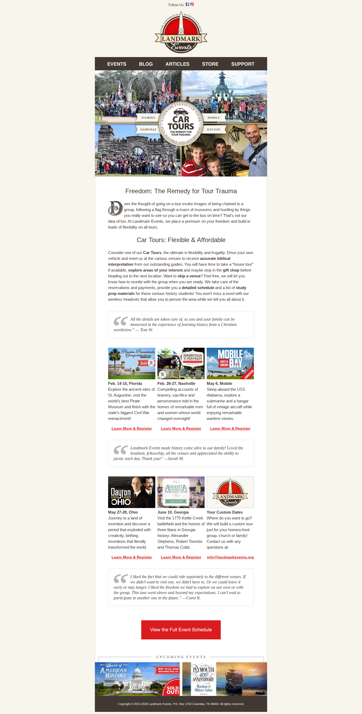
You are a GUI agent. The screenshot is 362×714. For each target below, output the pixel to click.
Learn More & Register (132, 428)
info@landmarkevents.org (230, 557)
